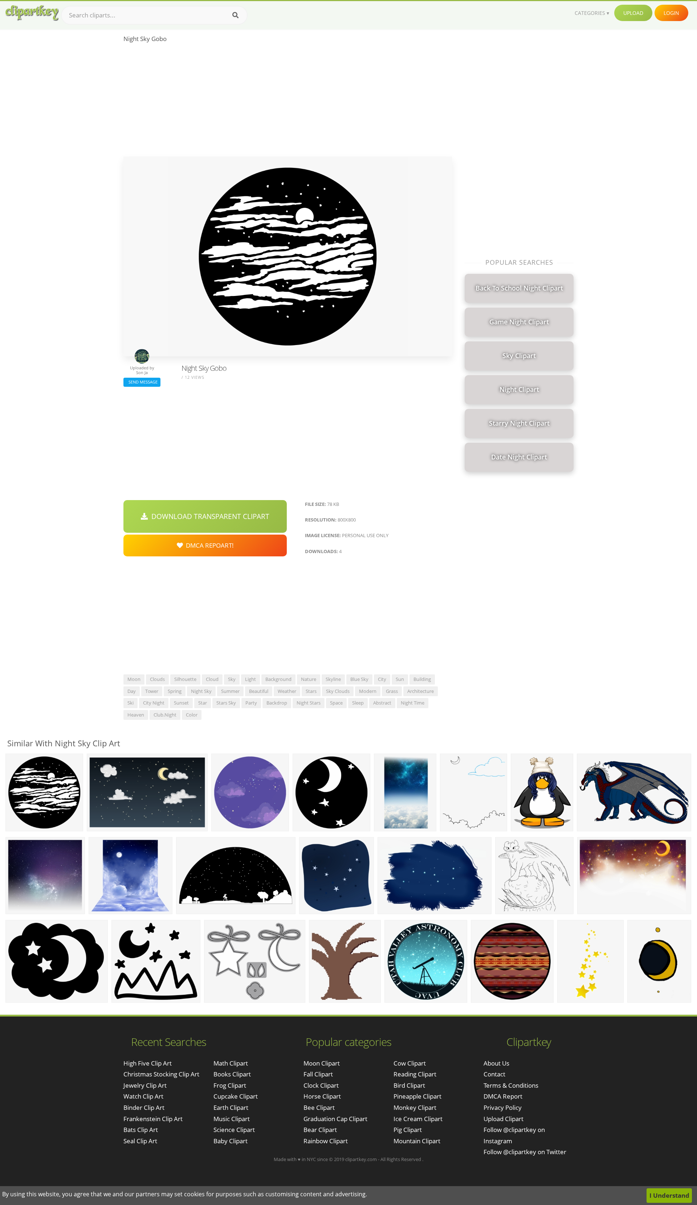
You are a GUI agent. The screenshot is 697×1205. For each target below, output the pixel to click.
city (382, 679)
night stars (309, 702)
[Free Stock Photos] (31, 13)
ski (130, 702)
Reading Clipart (415, 1074)
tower (151, 691)
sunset (181, 702)
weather (287, 691)
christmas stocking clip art (161, 1074)
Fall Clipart (318, 1074)
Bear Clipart (320, 1129)
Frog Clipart (229, 1085)
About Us (496, 1063)
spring (175, 691)
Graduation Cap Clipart (335, 1119)
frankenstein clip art (153, 1119)
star (202, 702)
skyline (333, 679)
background (278, 679)
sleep (358, 702)
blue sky (359, 679)
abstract (382, 702)
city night (153, 702)
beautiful (258, 691)
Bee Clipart (319, 1107)
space (336, 702)
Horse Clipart (322, 1096)
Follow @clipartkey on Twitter (525, 1152)
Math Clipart (230, 1063)
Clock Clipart (321, 1085)
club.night (165, 714)
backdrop (276, 702)
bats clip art (140, 1129)
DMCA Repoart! (208, 545)
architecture (420, 691)
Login (671, 12)
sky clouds (338, 691)
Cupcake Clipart (235, 1096)
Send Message (142, 382)
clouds (157, 679)
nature (308, 679)
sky (232, 679)
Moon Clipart (321, 1063)
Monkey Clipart (415, 1107)
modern (367, 691)
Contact (494, 1074)
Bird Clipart (409, 1085)
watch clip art (143, 1096)
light (250, 679)
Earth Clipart (230, 1107)
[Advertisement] (287, 102)
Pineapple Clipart (417, 1096)
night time (412, 702)
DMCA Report (503, 1096)
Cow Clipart (410, 1063)
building (422, 679)
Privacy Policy (503, 1107)
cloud (212, 679)
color (191, 714)
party (251, 702)
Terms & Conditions (511, 1085)
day (131, 691)
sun (400, 679)
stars (311, 691)
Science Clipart (234, 1129)
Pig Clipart (408, 1129)
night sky (201, 691)
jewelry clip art (145, 1085)
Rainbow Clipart (325, 1141)
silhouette (185, 679)
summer (230, 691)
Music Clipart (231, 1119)
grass (392, 691)
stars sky (226, 702)
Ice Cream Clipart (418, 1119)
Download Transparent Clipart (208, 516)
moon (133, 679)
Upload (633, 12)
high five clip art (147, 1063)
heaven (135, 714)
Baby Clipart (230, 1141)
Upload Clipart (503, 1119)
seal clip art (140, 1141)
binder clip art (143, 1107)
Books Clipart (232, 1074)
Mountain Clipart (417, 1141)
